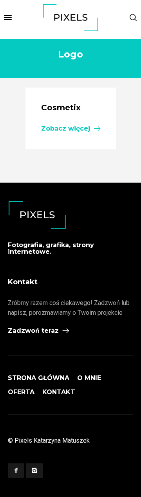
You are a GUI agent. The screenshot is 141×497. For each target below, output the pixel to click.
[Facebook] (16, 470)
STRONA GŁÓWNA (38, 378)
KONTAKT (58, 392)
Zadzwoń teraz (33, 330)
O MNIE (89, 378)
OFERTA (21, 392)
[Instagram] (34, 470)
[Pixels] (70, 17)
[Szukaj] (133, 17)
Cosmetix (61, 107)
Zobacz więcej (65, 128)
